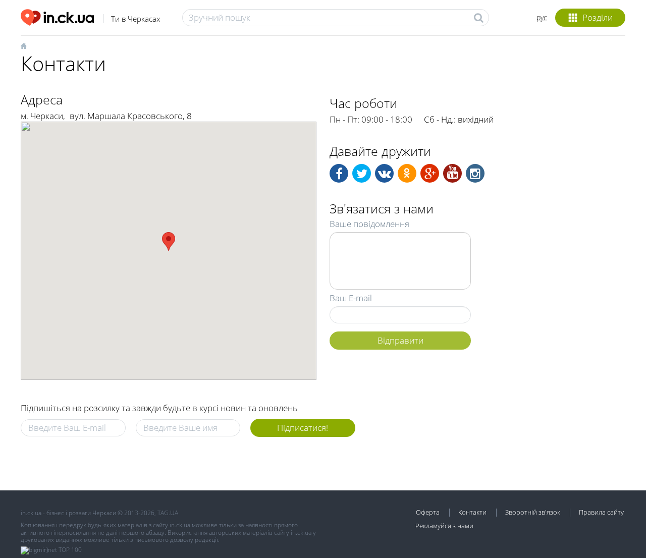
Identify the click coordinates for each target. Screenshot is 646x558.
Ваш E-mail (351, 298)
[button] (168, 241)
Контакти (472, 512)
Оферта (428, 512)
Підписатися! (302, 427)
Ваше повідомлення (369, 224)
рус (541, 17)
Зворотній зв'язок (532, 512)
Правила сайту (601, 512)
